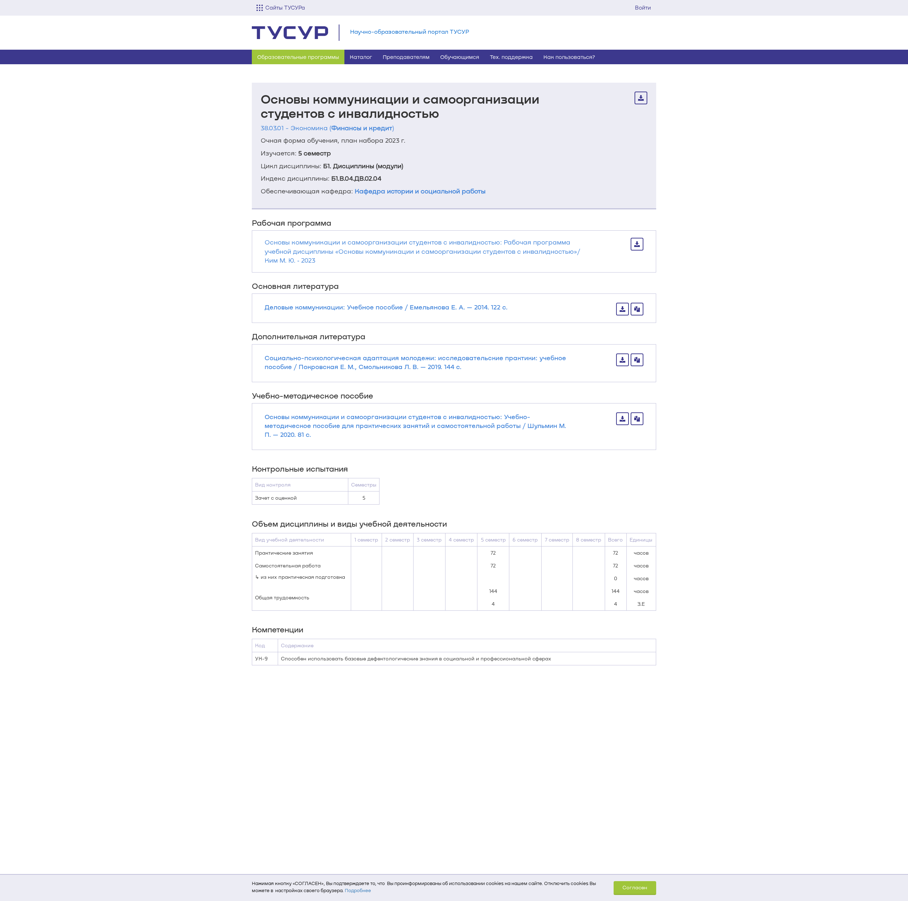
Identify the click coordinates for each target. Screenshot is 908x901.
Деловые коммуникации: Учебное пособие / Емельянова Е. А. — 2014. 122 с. (386, 307)
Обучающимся (459, 57)
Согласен (634, 887)
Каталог (361, 57)
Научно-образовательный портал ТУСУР (409, 31)
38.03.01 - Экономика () (327, 128)
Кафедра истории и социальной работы (420, 191)
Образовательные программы (298, 57)
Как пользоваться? (569, 57)
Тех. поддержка (511, 57)
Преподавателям (406, 57)
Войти (643, 7)
